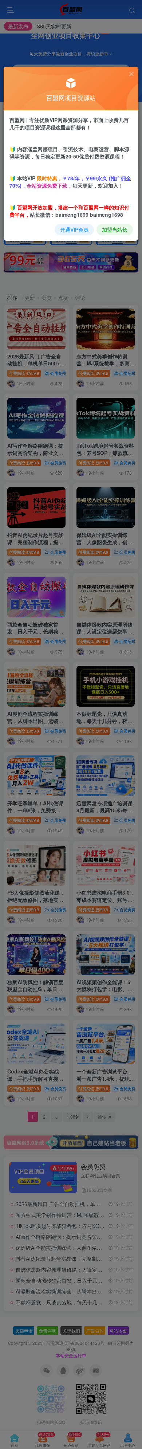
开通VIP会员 (74, 229)
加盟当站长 (114, 229)
